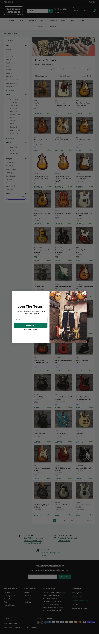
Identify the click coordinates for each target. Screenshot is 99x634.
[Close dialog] (84, 293)
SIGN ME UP (31, 325)
